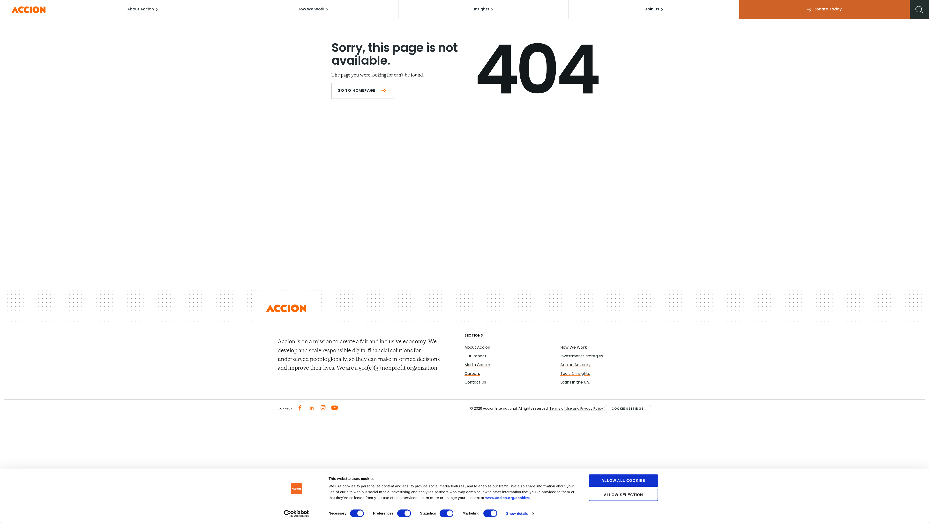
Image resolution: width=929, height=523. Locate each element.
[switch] (404, 513)
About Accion (140, 9)
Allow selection (623, 495)
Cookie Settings (628, 409)
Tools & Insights (575, 374)
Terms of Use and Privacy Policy (576, 409)
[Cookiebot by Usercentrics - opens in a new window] (296, 513)
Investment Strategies (581, 356)
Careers (472, 374)
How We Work (311, 9)
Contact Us (475, 383)
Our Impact (475, 356)
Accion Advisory (575, 365)
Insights (481, 9)
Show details (517, 513)
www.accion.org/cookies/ (508, 498)
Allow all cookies (623, 480)
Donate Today (828, 9)
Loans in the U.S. (575, 383)
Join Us (652, 9)
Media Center (477, 365)
